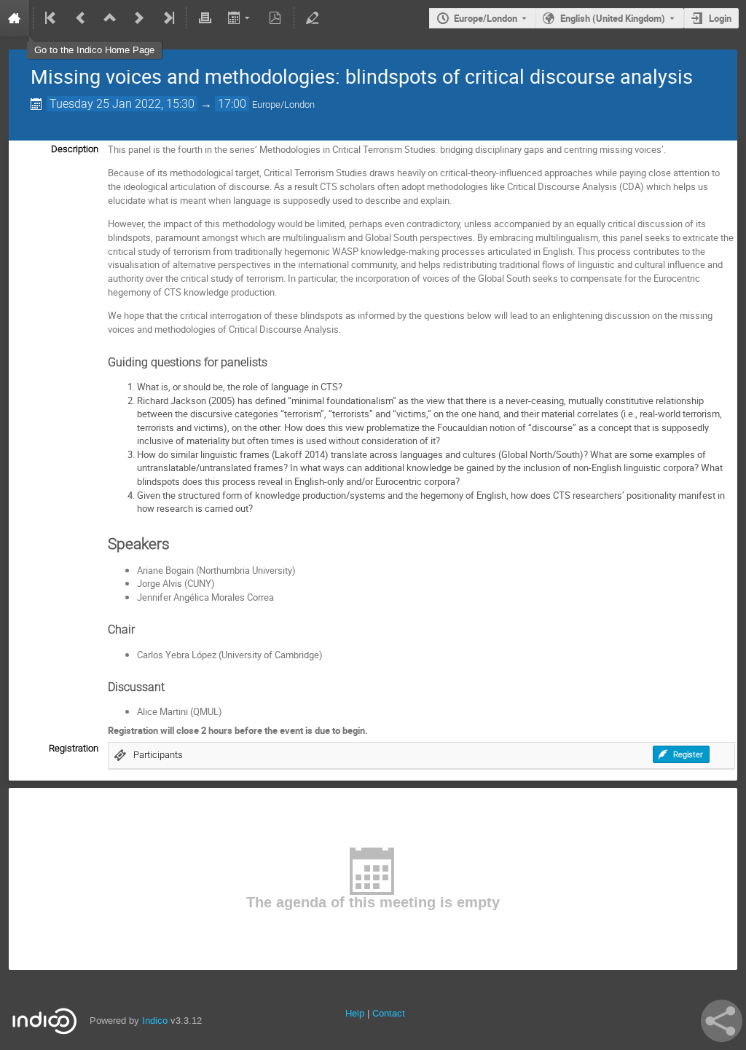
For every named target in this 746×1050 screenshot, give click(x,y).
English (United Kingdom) (612, 18)
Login (720, 18)
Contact (388, 1013)
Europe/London (485, 18)
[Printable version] (204, 18)
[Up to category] (110, 18)
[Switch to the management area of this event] (312, 18)
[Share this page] (721, 1021)
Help (354, 1013)
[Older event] (80, 18)
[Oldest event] (51, 18)
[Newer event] (139, 18)
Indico (155, 1020)
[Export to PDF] (275, 18)
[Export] (240, 18)
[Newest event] (167, 18)
